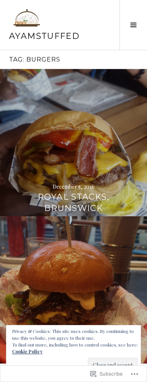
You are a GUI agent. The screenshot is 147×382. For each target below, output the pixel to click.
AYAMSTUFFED (44, 36)
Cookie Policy (27, 351)
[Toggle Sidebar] (133, 25)
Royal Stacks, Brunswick (73, 202)
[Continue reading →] (73, 142)
